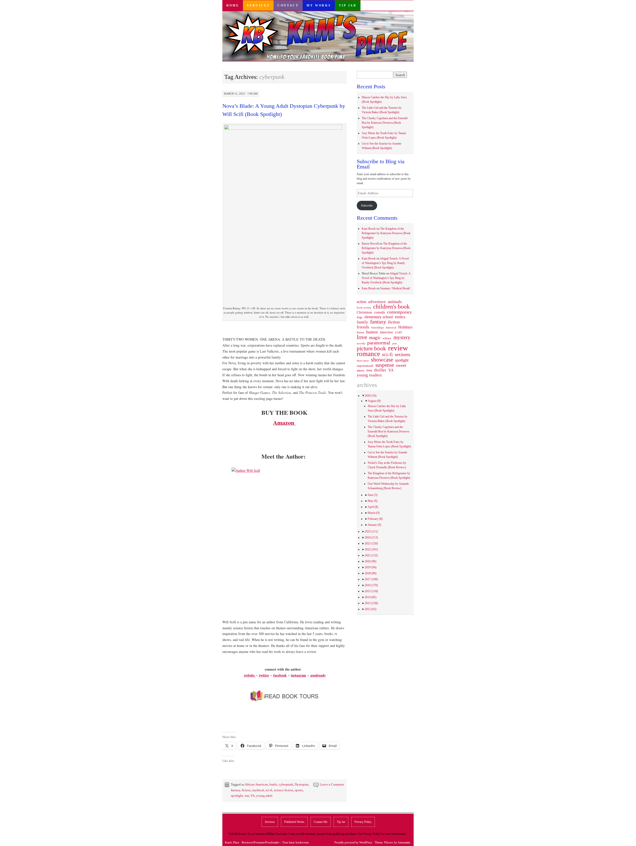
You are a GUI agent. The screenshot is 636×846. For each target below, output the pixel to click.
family (362, 322)
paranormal (378, 342)
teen (369, 370)
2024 (371, 537)
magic (375, 337)
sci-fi (269, 790)
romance (368, 354)
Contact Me (320, 822)
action (361, 302)
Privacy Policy (363, 822)
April (373, 507)
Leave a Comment (332, 784)
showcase (382, 359)
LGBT (398, 332)
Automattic (404, 842)
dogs (359, 317)
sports (299, 790)
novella (361, 343)
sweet (401, 365)
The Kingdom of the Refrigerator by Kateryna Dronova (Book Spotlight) (386, 233)
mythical (258, 790)
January (374, 525)
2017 (371, 579)
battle (273, 784)
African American (256, 784)
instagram (298, 675)
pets (394, 343)
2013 (371, 603)
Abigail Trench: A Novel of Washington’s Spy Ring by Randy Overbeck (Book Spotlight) (385, 263)
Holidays (405, 327)
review (398, 348)
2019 (370, 567)
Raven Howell (370, 243)
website (250, 675)
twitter (264, 675)
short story (363, 360)
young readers (369, 375)
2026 (370, 395)
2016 (371, 585)
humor (372, 332)
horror (360, 332)
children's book (391, 306)
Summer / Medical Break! (395, 288)
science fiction (283, 790)
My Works (319, 5)
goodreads (317, 675)
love (362, 337)
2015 (371, 591)
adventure (377, 302)
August (374, 401)
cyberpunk (286, 784)
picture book (371, 348)
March (374, 513)
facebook (280, 675)
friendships (377, 327)
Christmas (364, 312)
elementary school (378, 317)
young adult (264, 795)
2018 (370, 573)
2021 (371, 555)
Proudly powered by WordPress (353, 842)
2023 (371, 543)
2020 (370, 561)
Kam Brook (369, 228)
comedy (379, 312)
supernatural (365, 366)
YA (252, 795)
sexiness (402, 354)
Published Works (294, 822)
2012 (370, 609)
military (387, 338)
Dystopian (302, 784)
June (372, 495)
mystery (402, 337)
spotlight (237, 795)
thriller (380, 370)
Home (232, 5)
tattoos (360, 370)
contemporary (399, 312)
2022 (371, 549)
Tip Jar (348, 5)
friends (363, 327)
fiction (246, 790)
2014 (370, 597)
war (246, 795)
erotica (400, 317)
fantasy (235, 790)
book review (364, 307)
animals (395, 301)
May (372, 501)
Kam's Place (232, 842)
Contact (288, 5)
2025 (371, 531)
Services (258, 5)
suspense (384, 365)
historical (391, 327)
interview (386, 332)
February (375, 519)
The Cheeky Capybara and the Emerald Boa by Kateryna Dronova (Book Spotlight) (384, 122)
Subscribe (367, 205)
